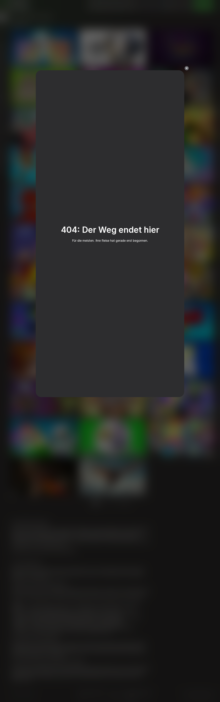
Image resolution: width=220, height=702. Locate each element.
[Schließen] (187, 68)
